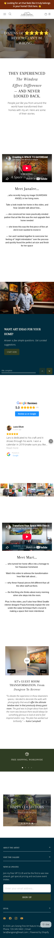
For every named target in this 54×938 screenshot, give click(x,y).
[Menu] (4, 14)
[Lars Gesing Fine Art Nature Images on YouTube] (23, 918)
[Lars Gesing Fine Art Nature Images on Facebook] (12, 918)
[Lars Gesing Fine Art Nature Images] (27, 14)
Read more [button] (12, 447)
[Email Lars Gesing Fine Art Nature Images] (6, 918)
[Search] (10, 14)
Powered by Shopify (39, 932)
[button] (3, 441)
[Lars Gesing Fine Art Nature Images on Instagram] (17, 918)
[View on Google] (9, 428)
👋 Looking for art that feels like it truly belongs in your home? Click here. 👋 (27, 5)
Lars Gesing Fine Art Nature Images (27, 925)
